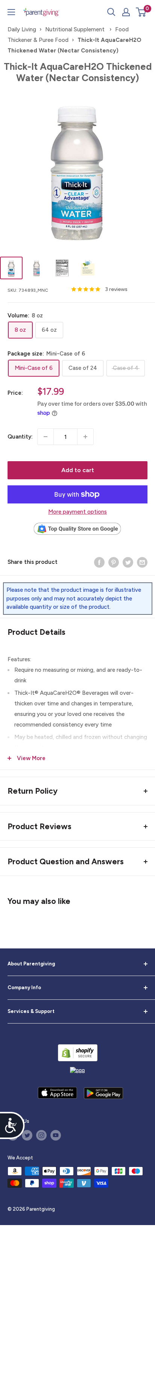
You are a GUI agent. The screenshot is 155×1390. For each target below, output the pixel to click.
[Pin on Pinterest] (113, 561)
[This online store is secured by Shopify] (77, 1052)
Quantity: (20, 436)
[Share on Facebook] (99, 561)
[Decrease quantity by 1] (45, 437)
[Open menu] (11, 12)
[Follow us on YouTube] (55, 1135)
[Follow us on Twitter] (27, 1135)
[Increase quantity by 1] (85, 437)
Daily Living (22, 29)
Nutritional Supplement (75, 29)
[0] (141, 12)
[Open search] (111, 12)
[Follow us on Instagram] (41, 1135)
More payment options (77, 511)
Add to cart (77, 470)
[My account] (126, 12)
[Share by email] (142, 561)
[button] (141, 12)
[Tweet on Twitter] (128, 561)
